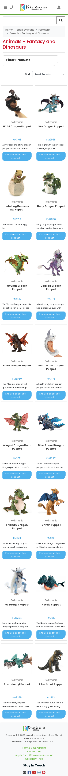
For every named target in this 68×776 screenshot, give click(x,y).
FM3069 (17, 378)
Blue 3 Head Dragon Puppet (51, 446)
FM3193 (51, 538)
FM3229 (17, 697)
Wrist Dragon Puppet (17, 126)
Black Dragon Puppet (17, 365)
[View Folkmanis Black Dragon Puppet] (17, 342)
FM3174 (51, 299)
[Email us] (24, 772)
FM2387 (51, 458)
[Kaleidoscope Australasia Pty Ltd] (34, 7)
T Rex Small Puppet (51, 684)
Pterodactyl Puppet (17, 684)
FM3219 (51, 618)
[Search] (60, 20)
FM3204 (17, 618)
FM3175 (51, 378)
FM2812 (17, 299)
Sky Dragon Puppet (51, 126)
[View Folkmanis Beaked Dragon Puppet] (51, 262)
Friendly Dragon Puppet (17, 526)
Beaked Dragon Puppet (51, 287)
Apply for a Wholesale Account (34, 755)
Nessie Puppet (51, 604)
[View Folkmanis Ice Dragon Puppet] (17, 581)
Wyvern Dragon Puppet (17, 287)
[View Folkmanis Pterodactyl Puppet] (17, 660)
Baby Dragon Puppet (51, 206)
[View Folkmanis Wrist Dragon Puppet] (17, 103)
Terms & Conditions (34, 748)
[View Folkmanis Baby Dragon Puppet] (51, 182)
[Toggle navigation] (5, 7)
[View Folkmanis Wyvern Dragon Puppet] (17, 262)
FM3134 (17, 219)
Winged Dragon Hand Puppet (17, 446)
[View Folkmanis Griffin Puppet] (51, 501)
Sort (27, 74)
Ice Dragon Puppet (17, 604)
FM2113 (51, 697)
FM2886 (51, 219)
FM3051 (17, 458)
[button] (30, 60)
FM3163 (17, 139)
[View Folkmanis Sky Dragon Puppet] (51, 103)
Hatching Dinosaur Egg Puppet (17, 207)
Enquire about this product (15, 156)
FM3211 (17, 538)
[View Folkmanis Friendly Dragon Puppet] (17, 501)
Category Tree (34, 759)
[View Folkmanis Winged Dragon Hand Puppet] (17, 421)
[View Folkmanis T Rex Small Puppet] (51, 660)
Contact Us (34, 751)
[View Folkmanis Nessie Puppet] (51, 581)
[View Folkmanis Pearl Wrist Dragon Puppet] (51, 342)
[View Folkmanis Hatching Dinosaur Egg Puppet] (17, 182)
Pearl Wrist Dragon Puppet (51, 367)
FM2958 (51, 139)
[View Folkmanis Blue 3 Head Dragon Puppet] (51, 421)
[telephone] (11, 7)
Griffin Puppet (51, 525)
